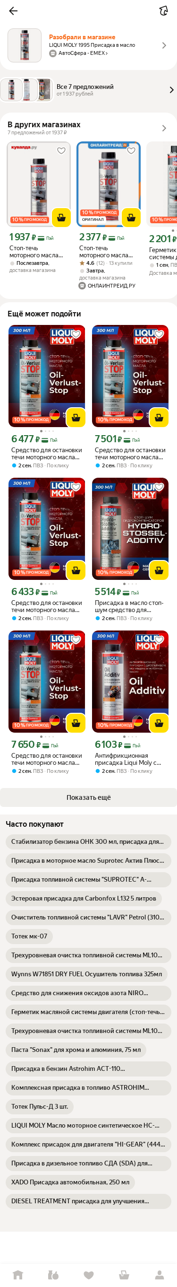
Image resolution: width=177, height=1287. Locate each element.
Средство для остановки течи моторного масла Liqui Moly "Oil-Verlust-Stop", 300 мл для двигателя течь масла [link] (46, 454)
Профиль (159, 1275)
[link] (88, 841)
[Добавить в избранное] (61, 151)
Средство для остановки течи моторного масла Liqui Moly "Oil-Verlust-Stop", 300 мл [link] (130, 454)
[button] (13, 11)
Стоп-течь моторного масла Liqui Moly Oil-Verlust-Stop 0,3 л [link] (104, 252)
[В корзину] (61, 217)
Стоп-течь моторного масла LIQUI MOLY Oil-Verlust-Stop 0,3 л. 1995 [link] (34, 252)
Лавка (53, 1275)
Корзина (124, 1275)
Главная (17, 1275)
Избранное (88, 1275)
